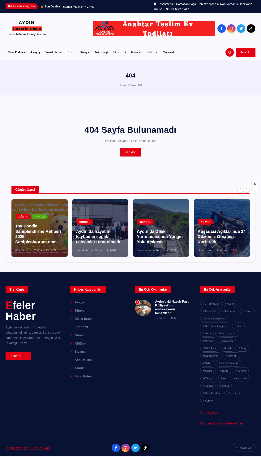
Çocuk (209, 385)
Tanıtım (39, 216)
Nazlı (228, 348)
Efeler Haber (21, 311)
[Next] (247, 189)
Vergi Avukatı (209, 412)
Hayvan (209, 340)
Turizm (241, 370)
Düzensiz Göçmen (216, 325)
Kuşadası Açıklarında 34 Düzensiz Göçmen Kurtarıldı (222, 236)
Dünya (84, 52)
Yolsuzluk (241, 378)
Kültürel (152, 52)
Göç (239, 325)
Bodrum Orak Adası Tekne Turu (221, 423)
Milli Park (210, 348)
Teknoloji (101, 52)
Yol (224, 378)
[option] (39, 228)
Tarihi (225, 370)
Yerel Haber (53, 52)
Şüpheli (209, 400)
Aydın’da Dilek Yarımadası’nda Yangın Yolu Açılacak (160, 236)
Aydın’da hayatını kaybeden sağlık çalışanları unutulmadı (98, 236)
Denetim (230, 311)
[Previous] (240, 189)
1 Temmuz (211, 303)
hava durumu (228, 333)
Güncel (136, 52)
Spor (71, 52)
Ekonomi (119, 52)
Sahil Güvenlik (229, 363)
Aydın (230, 303)
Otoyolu (232, 355)
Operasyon (212, 355)
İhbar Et (245, 52)
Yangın (209, 378)
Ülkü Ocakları (213, 393)
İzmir (234, 393)
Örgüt (225, 385)
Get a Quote (18, 356)
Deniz (248, 311)
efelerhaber (22, 250)
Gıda (208, 333)
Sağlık (209, 370)
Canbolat (210, 311)
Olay (243, 348)
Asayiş (35, 52)
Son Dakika (16, 52)
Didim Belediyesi (215, 318)
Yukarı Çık (245, 447)
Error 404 (136, 85)
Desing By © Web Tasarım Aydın (28, 448)
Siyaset (168, 52)
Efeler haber (84, 318)
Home (122, 85)
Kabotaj (228, 340)
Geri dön (130, 152)
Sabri (208, 363)
